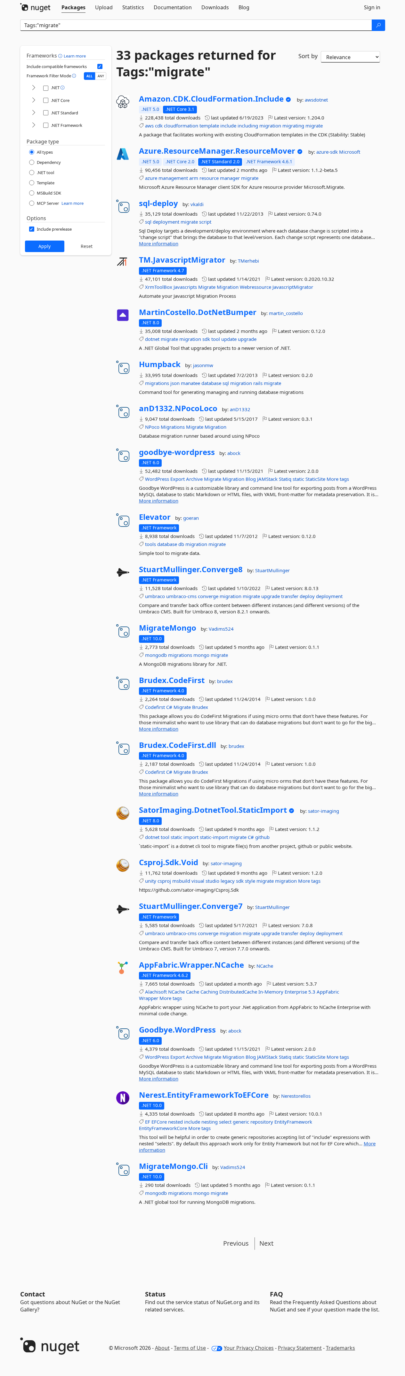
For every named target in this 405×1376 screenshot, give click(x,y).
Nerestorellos (296, 1096)
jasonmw (203, 365)
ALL (89, 76)
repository (261, 1121)
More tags (338, 479)
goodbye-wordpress (177, 452)
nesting (209, 1121)
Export (177, 479)
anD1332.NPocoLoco (178, 408)
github (262, 837)
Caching (209, 991)
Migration (228, 287)
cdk (159, 125)
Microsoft (349, 152)
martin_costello (286, 313)
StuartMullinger (272, 570)
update (229, 339)
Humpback (160, 364)
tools (150, 544)
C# (169, 707)
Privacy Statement (300, 1347)
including (248, 125)
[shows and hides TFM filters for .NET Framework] (34, 125)
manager (230, 178)
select (225, 1121)
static (298, 479)
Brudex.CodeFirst (172, 680)
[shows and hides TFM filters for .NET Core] (34, 100)
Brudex (200, 707)
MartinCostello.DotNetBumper (197, 312)
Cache (192, 991)
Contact (32, 1294)
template (209, 125)
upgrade (247, 339)
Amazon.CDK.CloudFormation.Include (211, 98)
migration (270, 125)
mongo (201, 655)
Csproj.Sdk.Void (168, 862)
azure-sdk (327, 152)
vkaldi (197, 204)
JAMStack (267, 479)
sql (148, 222)
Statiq (285, 479)
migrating (293, 125)
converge (208, 596)
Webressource (255, 287)
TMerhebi (248, 261)
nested (175, 1121)
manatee (190, 383)
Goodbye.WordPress (177, 1029)
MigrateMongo (167, 627)
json (175, 383)
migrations (157, 383)
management (173, 178)
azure (151, 178)
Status (155, 1294)
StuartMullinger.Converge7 (191, 906)
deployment (166, 222)
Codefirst (155, 707)
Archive (194, 479)
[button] (61, 55)
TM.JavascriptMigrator (182, 259)
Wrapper (148, 998)
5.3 (311, 991)
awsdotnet (316, 99)
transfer (289, 596)
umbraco (155, 596)
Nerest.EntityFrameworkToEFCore (204, 1094)
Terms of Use (190, 1347)
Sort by (308, 56)
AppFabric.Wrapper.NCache (191, 964)
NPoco (152, 427)
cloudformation (181, 125)
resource (209, 178)
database (211, 383)
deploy (307, 596)
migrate (314, 125)
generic (241, 1121)
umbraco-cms (181, 596)
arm (193, 178)
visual (197, 881)
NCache (264, 966)
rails (258, 383)
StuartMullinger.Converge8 (191, 569)
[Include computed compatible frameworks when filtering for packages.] (100, 66)
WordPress (157, 479)
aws (149, 125)
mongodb (156, 655)
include (228, 125)
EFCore (159, 1121)
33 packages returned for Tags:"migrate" (196, 63)
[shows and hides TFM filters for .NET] (34, 88)
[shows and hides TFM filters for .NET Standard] (34, 113)
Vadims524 (221, 629)
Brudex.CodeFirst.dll (177, 745)
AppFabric (328, 991)
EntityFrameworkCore (163, 1128)
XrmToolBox (158, 287)
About (162, 1347)
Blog (251, 479)
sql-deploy (158, 203)
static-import (214, 837)
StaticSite (315, 479)
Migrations (173, 427)
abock (233, 453)
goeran (191, 518)
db (181, 544)
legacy (228, 881)
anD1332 (240, 409)
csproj (164, 881)
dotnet (152, 339)
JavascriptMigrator (292, 287)
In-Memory (270, 991)
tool (215, 339)
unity (150, 881)
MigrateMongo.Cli (173, 1166)
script (205, 222)
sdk (206, 339)
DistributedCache (238, 991)
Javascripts (185, 287)
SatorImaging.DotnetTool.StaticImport (213, 809)
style (250, 881)
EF (147, 1121)
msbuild (181, 881)
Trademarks (340, 1347)
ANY (101, 76)
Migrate (206, 287)
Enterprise (296, 991)
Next (266, 1243)
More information (158, 243)
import (190, 837)
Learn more (75, 56)
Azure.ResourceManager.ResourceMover (217, 150)
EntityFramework (293, 1121)
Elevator (155, 516)
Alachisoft (156, 991)
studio (212, 881)
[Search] (378, 25)
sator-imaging (323, 811)
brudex (225, 681)
